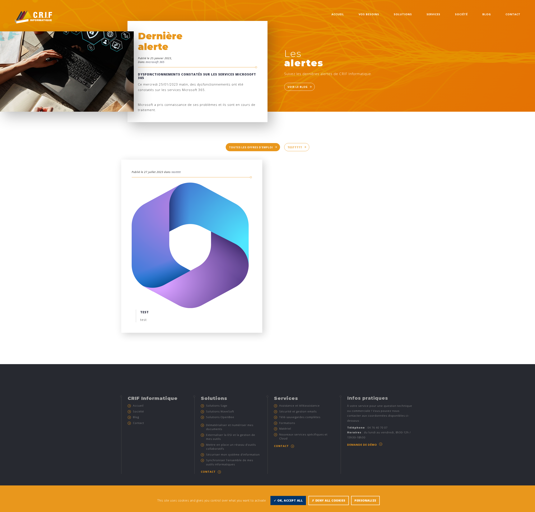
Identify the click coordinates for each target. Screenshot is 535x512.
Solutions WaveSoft (220, 411)
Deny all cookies (329, 500)
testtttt (295, 147)
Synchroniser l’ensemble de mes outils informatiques (229, 462)
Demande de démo (362, 445)
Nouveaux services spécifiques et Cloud (303, 436)
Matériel (285, 428)
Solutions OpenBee (220, 417)
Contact (513, 14)
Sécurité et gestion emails (298, 411)
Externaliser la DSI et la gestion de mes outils (230, 437)
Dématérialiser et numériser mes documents (229, 427)
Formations (287, 423)
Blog (486, 14)
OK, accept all (289, 500)
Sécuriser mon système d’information (233, 454)
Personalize (365, 500)
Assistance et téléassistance (299, 405)
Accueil (337, 14)
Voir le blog (298, 87)
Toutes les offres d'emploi (251, 147)
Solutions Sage (216, 405)
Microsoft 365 (155, 62)
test (144, 312)
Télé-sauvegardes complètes (299, 417)
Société (461, 14)
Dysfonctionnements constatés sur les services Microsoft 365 (197, 76)
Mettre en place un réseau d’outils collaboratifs (231, 447)
